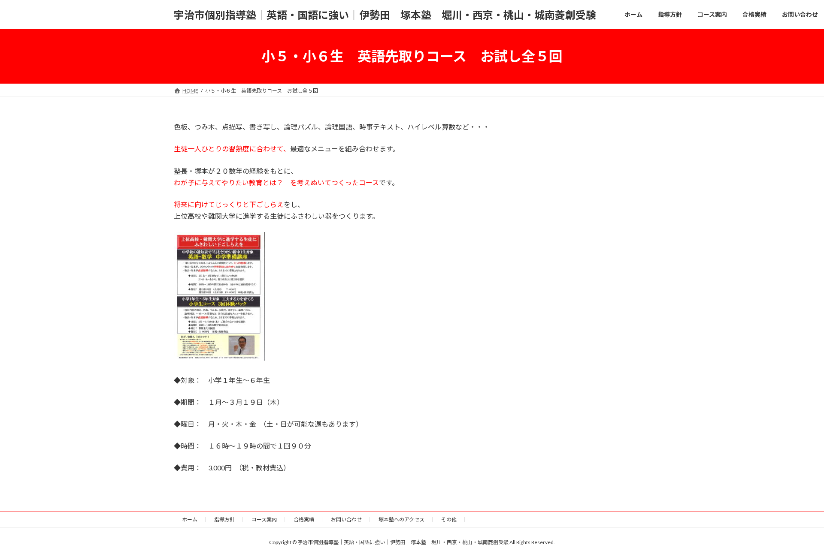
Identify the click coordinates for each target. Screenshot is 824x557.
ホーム (189, 519)
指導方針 (224, 519)
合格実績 (304, 519)
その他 (449, 519)
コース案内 (264, 519)
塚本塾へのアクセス (401, 519)
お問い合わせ (346, 519)
